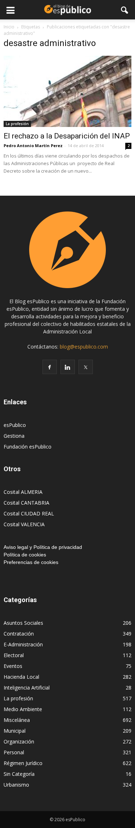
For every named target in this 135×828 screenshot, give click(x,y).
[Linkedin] (67, 367)
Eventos (13, 666)
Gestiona (14, 435)
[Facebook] (49, 367)
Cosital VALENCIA (24, 524)
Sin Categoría (19, 773)
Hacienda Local (21, 676)
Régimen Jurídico (23, 763)
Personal (14, 752)
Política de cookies (25, 555)
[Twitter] (85, 367)
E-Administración (23, 644)
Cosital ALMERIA (23, 491)
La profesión (17, 123)
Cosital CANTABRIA (26, 502)
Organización (19, 741)
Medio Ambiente (23, 709)
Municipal (15, 730)
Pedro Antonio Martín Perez (33, 145)
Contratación (19, 633)
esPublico (15, 425)
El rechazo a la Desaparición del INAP (67, 136)
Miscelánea (17, 719)
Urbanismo (16, 784)
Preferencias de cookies (31, 562)
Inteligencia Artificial (27, 687)
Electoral (14, 655)
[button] (125, 9)
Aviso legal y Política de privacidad (43, 547)
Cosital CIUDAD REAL (29, 513)
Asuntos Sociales (23, 622)
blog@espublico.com (84, 346)
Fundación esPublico (27, 446)
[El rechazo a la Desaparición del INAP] (67, 91)
